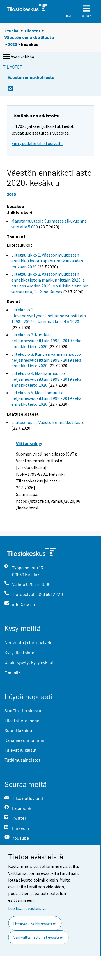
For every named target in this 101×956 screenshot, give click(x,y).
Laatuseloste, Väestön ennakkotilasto (48, 422)
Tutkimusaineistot (22, 759)
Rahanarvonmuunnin (24, 740)
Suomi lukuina (18, 730)
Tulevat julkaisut (20, 750)
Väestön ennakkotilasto (29, 37)
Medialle (12, 672)
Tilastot (32, 30)
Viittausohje (28, 443)
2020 (12, 44)
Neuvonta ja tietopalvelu (28, 642)
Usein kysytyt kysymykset (29, 662)
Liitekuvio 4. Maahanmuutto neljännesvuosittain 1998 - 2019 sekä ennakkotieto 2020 (46, 379)
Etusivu (12, 30)
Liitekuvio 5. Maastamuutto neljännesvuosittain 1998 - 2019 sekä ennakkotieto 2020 (46, 398)
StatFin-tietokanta (22, 710)
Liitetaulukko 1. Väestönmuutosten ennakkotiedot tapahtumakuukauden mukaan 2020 (47, 260)
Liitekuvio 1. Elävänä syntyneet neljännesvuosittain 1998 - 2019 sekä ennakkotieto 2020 (48, 315)
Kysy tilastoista (19, 652)
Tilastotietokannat (22, 720)
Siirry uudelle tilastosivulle (37, 143)
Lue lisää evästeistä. (27, 908)
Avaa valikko (22, 56)
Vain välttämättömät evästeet (38, 937)
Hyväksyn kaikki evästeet (34, 923)
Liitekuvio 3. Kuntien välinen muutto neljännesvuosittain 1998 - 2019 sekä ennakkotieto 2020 (46, 360)
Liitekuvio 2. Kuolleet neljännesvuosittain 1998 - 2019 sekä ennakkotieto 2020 (46, 340)
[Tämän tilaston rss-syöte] (10, 90)
